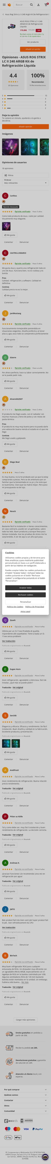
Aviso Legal (25, 611)
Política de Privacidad (34, 606)
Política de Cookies (15, 606)
